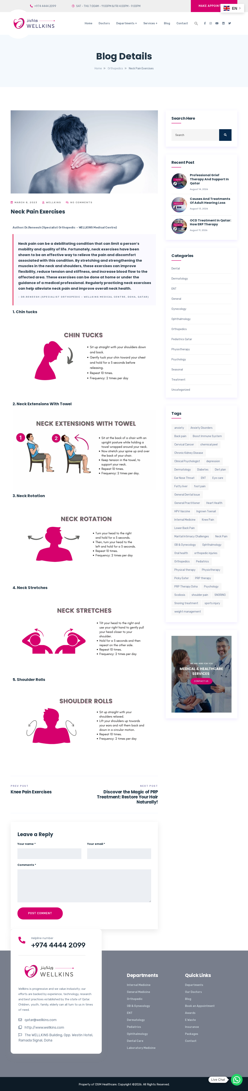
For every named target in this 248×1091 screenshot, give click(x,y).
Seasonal (177, 369)
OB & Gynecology (185, 544)
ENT (174, 289)
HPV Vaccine (182, 511)
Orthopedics (179, 329)
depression (213, 461)
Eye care (217, 478)
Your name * (26, 844)
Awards (190, 1013)
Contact (182, 23)
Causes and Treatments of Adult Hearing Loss (210, 201)
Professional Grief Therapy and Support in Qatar (209, 179)
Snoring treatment (186, 603)
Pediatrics (202, 561)
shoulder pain (200, 595)
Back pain (180, 436)
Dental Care (135, 1041)
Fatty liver (181, 486)
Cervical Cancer (184, 444)
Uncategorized (180, 390)
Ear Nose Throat (184, 478)
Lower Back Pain (184, 528)
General (176, 299)
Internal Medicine (184, 519)
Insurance (192, 1027)
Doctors (104, 23)
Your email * (96, 844)
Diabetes (202, 469)
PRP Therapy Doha (186, 586)
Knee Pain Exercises (31, 792)
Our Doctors (193, 992)
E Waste (190, 1020)
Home (88, 23)
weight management (187, 611)
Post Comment (40, 913)
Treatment (178, 379)
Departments (125, 23)
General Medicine (138, 992)
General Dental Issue (187, 494)
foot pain (200, 486)
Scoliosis (179, 595)
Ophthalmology (181, 319)
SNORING (220, 595)
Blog (167, 23)
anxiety (179, 428)
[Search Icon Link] (196, 23)
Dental (175, 268)
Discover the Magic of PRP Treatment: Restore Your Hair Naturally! (127, 797)
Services (149, 23)
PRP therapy (203, 578)
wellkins (53, 202)
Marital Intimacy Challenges (191, 536)
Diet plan (220, 469)
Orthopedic (134, 999)
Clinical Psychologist (187, 461)
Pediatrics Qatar (181, 339)
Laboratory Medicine (141, 1048)
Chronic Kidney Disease (188, 453)
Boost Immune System (207, 436)
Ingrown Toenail (206, 511)
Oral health (181, 553)
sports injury (212, 603)
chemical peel (209, 444)
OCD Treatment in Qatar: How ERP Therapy (210, 223)
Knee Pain (208, 519)
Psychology (178, 359)
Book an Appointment (200, 1006)
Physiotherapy (180, 349)
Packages (191, 1034)
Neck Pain (221, 536)
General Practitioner (187, 503)
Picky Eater (181, 578)
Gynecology (178, 309)
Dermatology (179, 278)
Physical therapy (184, 570)
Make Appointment (214, 6)
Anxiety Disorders (201, 428)
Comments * (26, 865)
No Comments (80, 202)
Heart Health (214, 503)
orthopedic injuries (205, 553)
